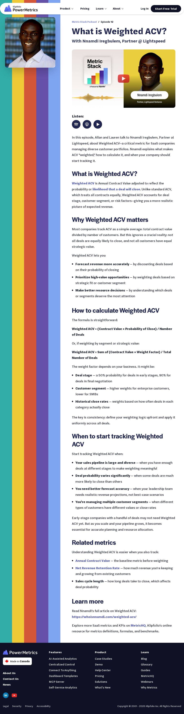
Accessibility (43, 706)
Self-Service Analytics (63, 687)
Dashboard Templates (63, 676)
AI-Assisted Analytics (63, 658)
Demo (99, 664)
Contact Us (11, 679)
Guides (145, 670)
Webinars (147, 681)
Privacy (29, 706)
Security (16, 706)
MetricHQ (138, 625)
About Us (9, 673)
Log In (145, 8)
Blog (144, 658)
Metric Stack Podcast (84, 21)
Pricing (84, 8)
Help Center (103, 670)
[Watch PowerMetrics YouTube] (124, 78)
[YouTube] (14, 695)
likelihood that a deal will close (116, 189)
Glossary (146, 664)
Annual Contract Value (92, 560)
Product (65, 8)
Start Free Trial (166, 8)
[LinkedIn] (6, 695)
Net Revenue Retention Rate (97, 568)
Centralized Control (62, 664)
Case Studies (103, 658)
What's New (103, 687)
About (116, 8)
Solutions (101, 681)
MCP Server (56, 681)
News (7, 684)
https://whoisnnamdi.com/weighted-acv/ (104, 616)
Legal (6, 706)
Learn (100, 8)
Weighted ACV (83, 183)
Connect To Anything (62, 670)
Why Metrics (149, 687)
